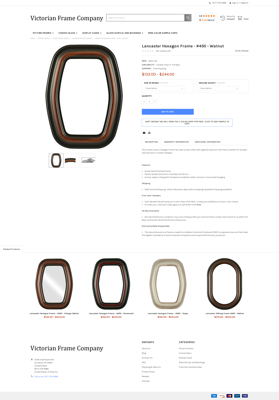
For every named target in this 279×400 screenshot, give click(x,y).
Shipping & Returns (151, 367)
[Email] (144, 133)
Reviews (145, 376)
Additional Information (207, 142)
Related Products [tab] (11, 249)
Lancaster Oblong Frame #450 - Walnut (225, 313)
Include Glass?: (212, 83)
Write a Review (241, 51)
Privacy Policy (148, 371)
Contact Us (147, 358)
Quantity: (147, 96)
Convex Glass (66, 33)
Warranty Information (176, 142)
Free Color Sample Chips (162, 33)
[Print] (149, 133)
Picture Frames (42, 33)
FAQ (143, 362)
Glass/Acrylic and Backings (123, 33)
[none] (84, 96)
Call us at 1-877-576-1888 (46, 376)
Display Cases (90, 33)
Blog (144, 353)
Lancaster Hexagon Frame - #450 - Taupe (168, 313)
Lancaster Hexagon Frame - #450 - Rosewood (111, 313)
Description (151, 142)
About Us (146, 348)
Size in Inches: (156, 83)
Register (244, 3)
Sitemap (146, 381)
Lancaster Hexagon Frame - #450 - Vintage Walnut (54, 313)
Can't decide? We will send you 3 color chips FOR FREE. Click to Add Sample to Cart (187, 122)
